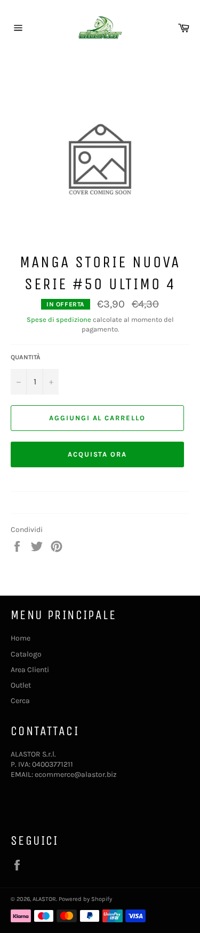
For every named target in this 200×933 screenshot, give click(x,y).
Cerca (20, 700)
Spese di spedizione (59, 319)
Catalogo (26, 654)
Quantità (26, 357)
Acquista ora (97, 454)
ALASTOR (44, 899)
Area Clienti (30, 669)
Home (20, 638)
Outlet (21, 685)
